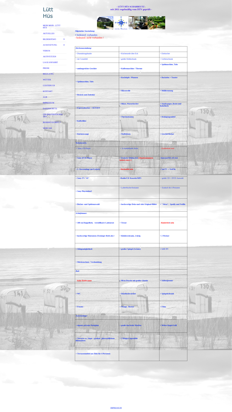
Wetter (47, 80)
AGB (45, 97)
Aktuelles (48, 33)
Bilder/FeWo (49, 39)
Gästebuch (49, 85)
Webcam (47, 128)
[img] (54, 12)
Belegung (48, 74)
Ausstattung (50, 45)
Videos (46, 51)
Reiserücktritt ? (52, 122)
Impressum (48, 103)
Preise (46, 68)
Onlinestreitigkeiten (53, 115)
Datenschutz (50, 109)
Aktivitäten (49, 57)
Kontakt (47, 91)
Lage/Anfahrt (50, 62)
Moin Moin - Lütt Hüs (51, 26)
